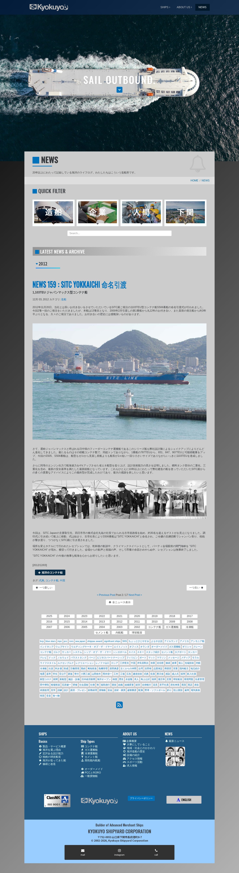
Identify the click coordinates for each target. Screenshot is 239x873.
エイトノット (120, 646)
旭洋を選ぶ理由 (51, 749)
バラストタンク (78, 657)
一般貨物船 (91, 776)
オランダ (144, 646)
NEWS (202, 7)
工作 (116, 674)
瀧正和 (161, 679)
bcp (42, 641)
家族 (70, 674)
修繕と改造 (49, 764)
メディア (185, 657)
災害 (169, 679)
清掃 (154, 679)
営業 (175, 668)
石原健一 (66, 684)
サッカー (66, 652)
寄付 (76, 674)
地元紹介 (195, 668)
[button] (119, 90)
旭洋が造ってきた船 (54, 760)
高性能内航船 (92, 760)
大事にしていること (138, 744)
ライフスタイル (48, 663)
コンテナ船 (52, 580)
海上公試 (145, 679)
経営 (138, 684)
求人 (136, 679)
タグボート (180, 652)
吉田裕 (148, 668)
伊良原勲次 (143, 663)
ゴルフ (56, 652)
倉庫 (174, 663)
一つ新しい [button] (45, 587)
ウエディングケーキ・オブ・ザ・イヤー (91, 646)
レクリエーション (85, 663)
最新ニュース (176, 741)
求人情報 (131, 765)
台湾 (140, 668)
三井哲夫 (124, 663)
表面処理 (44, 690)
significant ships (112, 641)
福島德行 (105, 684)
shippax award (94, 641)
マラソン (161, 657)
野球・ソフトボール (155, 690)
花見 (155, 684)
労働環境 (74, 668)
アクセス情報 (134, 758)
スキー (140, 652)
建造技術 (137, 674)
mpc (60, 641)
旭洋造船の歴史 (135, 751)
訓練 (59, 690)
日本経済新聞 (88, 679)
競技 (114, 684)
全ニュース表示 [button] (121, 602)
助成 (66, 668)
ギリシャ (187, 646)
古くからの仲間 (128, 668)
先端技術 (189, 663)
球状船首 (177, 679)
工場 (122, 674)
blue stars (51, 641)
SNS (124, 641)
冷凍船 (43, 668)
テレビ (43, 657)
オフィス (134, 646)
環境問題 (188, 679)
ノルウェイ (63, 657)
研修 (75, 684)
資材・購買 (120, 690)
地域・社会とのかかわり (140, 748)
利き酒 (58, 668)
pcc (65, 641)
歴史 (121, 679)
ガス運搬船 (174, 646)
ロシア (114, 663)
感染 (168, 674)
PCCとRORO (92, 772)
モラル (195, 657)
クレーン (197, 646)
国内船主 (184, 668)
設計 (66, 690)
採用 (183, 674)
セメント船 (167, 652)
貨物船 (102, 690)
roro (71, 641)
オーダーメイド (159, 646)
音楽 (48, 695)
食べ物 (56, 695)
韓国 (42, 695)
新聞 (55, 679)
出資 (51, 668)
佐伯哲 (160, 663)
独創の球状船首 (51, 756)
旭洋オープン (104, 679)
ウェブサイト (62, 646)
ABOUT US (183, 7)
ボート (142, 657)
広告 (128, 674)
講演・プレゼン (78, 690)
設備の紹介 (133, 755)
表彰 (196, 684)
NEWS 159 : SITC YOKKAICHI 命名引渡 (79, 284)
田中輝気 (44, 684)
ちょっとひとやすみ (139, 641)
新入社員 (191, 674)
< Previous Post (106, 595)
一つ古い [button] (194, 587)
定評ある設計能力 (52, 753)
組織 (120, 684)
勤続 (83, 668)
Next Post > (135, 595)
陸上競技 (178, 690)
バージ (91, 657)
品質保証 (158, 668)
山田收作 (96, 674)
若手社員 (164, 684)
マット (151, 657)
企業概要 (131, 741)
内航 (198, 663)
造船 (63, 299)
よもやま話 (156, 641)
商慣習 (167, 668)
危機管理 (103, 668)
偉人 (181, 663)
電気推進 (195, 690)
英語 (190, 684)
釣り (169, 690)
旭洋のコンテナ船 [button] (52, 572)
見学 (53, 690)
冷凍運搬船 (91, 753)
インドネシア (47, 646)
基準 (48, 674)
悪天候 (160, 674)
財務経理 (92, 690)
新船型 (63, 679)
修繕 (168, 663)
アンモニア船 (197, 641)
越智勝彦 (131, 690)
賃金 (110, 690)
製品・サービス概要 (54, 746)
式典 (41, 580)
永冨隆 (129, 679)
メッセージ (173, 657)
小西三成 (85, 674)
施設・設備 (74, 679)
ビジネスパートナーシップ (110, 657)
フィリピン (132, 657)
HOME (194, 180)
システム (77, 652)
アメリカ (184, 641)
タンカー (192, 652)
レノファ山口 (102, 663)
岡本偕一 (107, 674)
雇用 (187, 690)
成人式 (175, 674)
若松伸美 (174, 684)
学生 (55, 674)
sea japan (80, 641)
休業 (153, 663)
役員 (152, 674)
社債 (92, 684)
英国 (183, 684)
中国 (62, 580)
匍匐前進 (92, 668)
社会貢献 (83, 684)
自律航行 (146, 684)
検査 (115, 679)
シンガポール (120, 652)
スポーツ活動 (134, 762)
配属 (140, 690)
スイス (132, 652)
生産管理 (199, 679)
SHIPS (164, 7)
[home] (99, 801)
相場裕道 (55, 684)
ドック (52, 657)
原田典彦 (114, 668)
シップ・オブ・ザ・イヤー (97, 652)
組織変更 (129, 684)
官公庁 (62, 674)
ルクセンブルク (66, 663)
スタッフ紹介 (153, 652)
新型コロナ (45, 679)
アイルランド (171, 641)
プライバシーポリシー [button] (141, 798)
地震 (42, 674)
